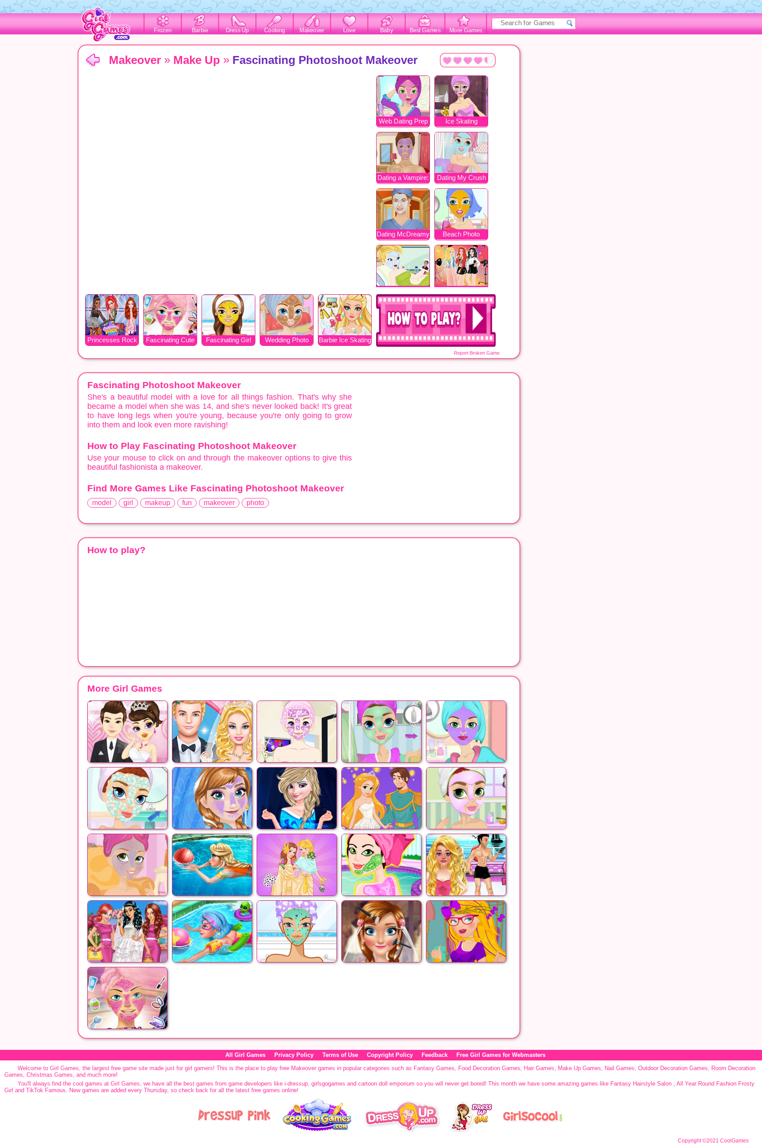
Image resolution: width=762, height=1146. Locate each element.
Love (349, 30)
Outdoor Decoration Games (673, 1068)
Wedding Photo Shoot (287, 340)
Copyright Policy (390, 1055)
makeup (157, 502)
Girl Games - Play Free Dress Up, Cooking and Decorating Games (111, 27)
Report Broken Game (477, 353)
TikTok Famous (46, 1090)
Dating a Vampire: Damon (403, 178)
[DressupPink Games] (235, 1130)
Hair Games (539, 1068)
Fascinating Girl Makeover (228, 340)
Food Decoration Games (489, 1068)
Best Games (425, 30)
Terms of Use (340, 1055)
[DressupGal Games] (471, 1130)
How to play (436, 320)
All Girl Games (245, 1055)
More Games (465, 30)
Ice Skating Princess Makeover (461, 122)
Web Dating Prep (403, 121)
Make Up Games (579, 1068)
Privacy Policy (294, 1055)
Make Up (196, 60)
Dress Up (237, 30)
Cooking (274, 30)
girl (128, 502)
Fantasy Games (434, 1068)
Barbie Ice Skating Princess (345, 340)
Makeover (312, 30)
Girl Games (92, 60)
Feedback (435, 1055)
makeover (219, 502)
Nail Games (620, 1068)
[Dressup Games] (402, 1130)
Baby (386, 30)
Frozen (163, 30)
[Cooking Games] (317, 1130)
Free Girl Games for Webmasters (500, 1055)
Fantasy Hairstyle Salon (641, 1083)
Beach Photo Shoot (461, 235)
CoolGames (734, 1141)
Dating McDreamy (403, 234)
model (102, 502)
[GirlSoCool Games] (533, 1130)
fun (187, 502)
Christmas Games (49, 1074)
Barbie (200, 30)
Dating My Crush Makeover (461, 178)
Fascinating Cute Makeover (170, 340)
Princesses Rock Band (112, 340)
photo (255, 502)
